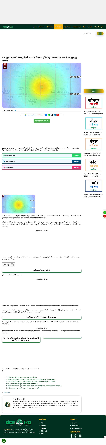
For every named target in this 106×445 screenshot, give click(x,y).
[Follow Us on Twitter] (75, 436)
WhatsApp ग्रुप (98, 27)
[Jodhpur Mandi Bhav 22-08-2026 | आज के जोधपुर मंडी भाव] (94, 103)
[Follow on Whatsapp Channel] (104, 212)
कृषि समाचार (43, 428)
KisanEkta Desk (9, 110)
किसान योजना (50, 27)
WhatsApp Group (77, 428)
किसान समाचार (58, 27)
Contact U (75, 425)
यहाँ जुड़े (77, 167)
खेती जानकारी (67, 27)
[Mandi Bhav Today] (8, 26)
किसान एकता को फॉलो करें (41, 120)
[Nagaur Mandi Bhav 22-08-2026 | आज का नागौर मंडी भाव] (94, 186)
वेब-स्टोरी (90, 27)
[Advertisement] (53, 12)
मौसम (84, 27)
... (14, 409)
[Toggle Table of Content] (11, 264)
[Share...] (104, 216)
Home (35, 27)
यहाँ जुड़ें (77, 155)
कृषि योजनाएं (43, 425)
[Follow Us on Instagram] (80, 436)
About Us (74, 423)
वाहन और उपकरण (77, 27)
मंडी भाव (40, 27)
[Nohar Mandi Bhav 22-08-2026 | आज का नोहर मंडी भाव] (94, 123)
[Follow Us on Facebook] (71, 436)
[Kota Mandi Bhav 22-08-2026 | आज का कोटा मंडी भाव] (94, 165)
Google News (32, 115)
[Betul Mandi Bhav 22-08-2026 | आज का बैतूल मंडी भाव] (94, 144)
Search (100, 33)
